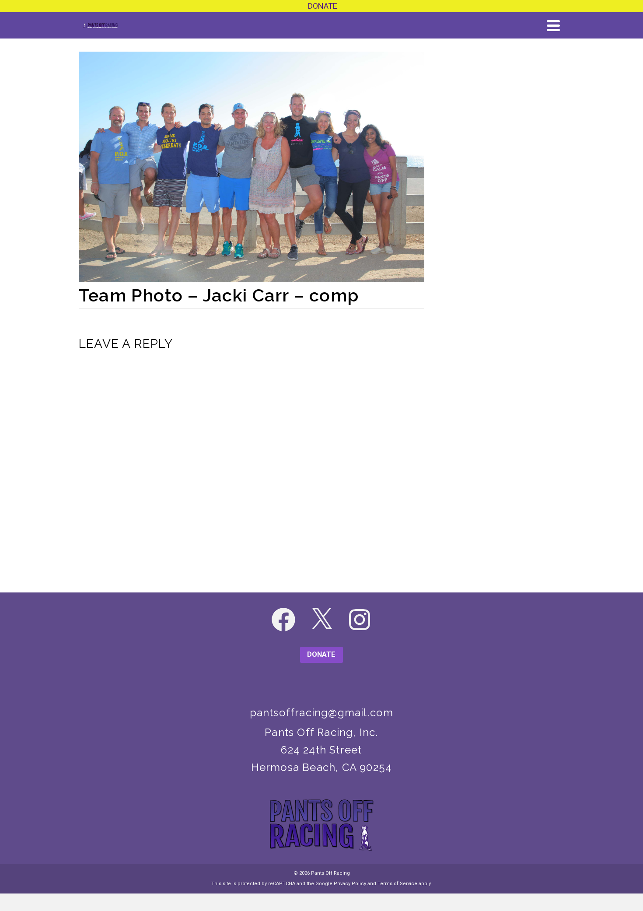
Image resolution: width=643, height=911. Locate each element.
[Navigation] (553, 25)
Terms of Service (397, 883)
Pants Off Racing (330, 873)
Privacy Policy (350, 883)
